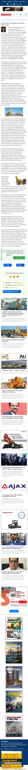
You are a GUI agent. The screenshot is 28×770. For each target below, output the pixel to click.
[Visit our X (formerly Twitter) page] (10, 4)
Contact (4, 1)
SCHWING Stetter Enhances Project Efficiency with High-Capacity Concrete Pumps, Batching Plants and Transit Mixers (13, 314)
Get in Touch (19, 258)
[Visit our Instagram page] (17, 4)
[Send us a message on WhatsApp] (20, 4)
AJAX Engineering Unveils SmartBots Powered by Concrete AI (12, 495)
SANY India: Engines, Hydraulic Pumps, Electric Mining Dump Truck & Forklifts (12, 417)
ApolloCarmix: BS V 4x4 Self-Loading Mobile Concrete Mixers (12, 391)
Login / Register (22, 1)
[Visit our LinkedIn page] (7, 4)
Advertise (9, 1)
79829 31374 (12, 748)
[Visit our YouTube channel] (14, 4)
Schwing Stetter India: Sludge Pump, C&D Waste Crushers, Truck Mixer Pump (13, 468)
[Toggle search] (26, 14)
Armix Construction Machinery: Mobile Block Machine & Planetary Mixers (13, 547)
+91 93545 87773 (20, 748)
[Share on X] (13, 287)
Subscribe (15, 1)
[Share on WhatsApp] (16, 287)
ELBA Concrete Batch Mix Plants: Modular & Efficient (13, 340)
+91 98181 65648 (6, 748)
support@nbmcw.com (7, 750)
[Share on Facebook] (9, 287)
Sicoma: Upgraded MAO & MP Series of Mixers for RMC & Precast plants (13, 572)
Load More (14, 611)
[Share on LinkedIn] (11, 287)
